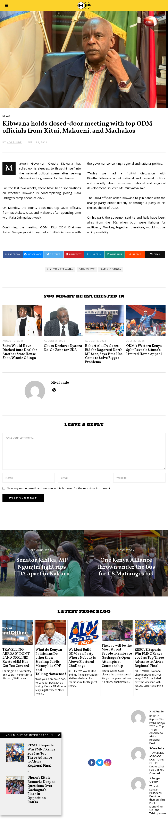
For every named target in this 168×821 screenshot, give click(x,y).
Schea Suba (156, 748)
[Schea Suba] (138, 754)
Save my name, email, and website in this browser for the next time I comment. (59, 488)
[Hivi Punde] (138, 717)
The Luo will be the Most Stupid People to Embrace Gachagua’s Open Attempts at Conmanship (117, 655)
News (6, 116)
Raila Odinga (110, 269)
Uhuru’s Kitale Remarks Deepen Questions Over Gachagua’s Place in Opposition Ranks (41, 789)
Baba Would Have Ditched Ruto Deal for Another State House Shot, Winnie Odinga (19, 352)
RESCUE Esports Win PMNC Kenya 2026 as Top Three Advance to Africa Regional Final (41, 755)
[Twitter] (99, 762)
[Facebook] (91, 762)
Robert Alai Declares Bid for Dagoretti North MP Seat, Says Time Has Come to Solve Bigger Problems (104, 354)
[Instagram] (107, 762)
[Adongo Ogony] (138, 784)
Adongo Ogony (154, 780)
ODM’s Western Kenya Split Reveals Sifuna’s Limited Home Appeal (144, 350)
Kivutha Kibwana (60, 269)
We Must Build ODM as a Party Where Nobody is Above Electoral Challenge (82, 657)
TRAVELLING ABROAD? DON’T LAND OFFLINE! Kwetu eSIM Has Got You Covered (16, 657)
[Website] (54, 389)
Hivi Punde (60, 382)
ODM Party (87, 269)
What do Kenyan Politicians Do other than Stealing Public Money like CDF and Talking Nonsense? (50, 661)
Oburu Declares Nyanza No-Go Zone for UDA (63, 348)
